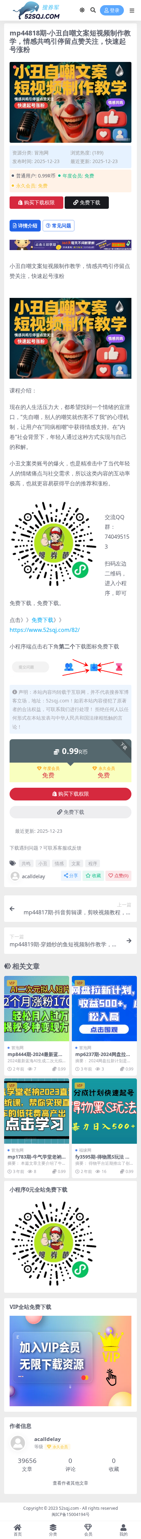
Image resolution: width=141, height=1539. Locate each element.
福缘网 (85, 1150)
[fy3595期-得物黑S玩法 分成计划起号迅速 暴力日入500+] (104, 1111)
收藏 (96, 875)
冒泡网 (41, 152)
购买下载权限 (39, 202)
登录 (114, 10)
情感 (59, 863)
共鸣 (26, 863)
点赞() (121, 875)
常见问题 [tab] (61, 225)
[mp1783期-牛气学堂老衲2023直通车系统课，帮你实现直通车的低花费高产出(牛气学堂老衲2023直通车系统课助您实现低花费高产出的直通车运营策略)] (36, 1111)
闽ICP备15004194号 (71, 1514)
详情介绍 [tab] (27, 225)
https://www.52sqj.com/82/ (45, 630)
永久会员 (107, 768)
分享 (73, 875)
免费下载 (90, 202)
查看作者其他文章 (70, 1483)
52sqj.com (69, 1508)
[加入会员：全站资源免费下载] (70, 247)
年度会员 (51, 768)
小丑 (42, 863)
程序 (92, 863)
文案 (76, 863)
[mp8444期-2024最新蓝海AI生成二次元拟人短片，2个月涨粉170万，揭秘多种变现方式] (36, 1008)
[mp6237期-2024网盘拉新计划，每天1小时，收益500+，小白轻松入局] (104, 1008)
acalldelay (33, 876)
